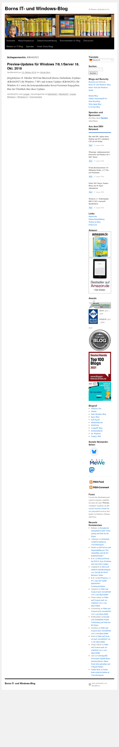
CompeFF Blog (97, 428)
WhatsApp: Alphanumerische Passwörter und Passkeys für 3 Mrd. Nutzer (99, 154)
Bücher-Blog (93, 95)
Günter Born (45, 72)
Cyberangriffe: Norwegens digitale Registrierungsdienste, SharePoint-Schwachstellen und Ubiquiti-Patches (101, 661)
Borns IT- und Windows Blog (100, 84)
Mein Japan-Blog (95, 104)
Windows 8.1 (22, 96)
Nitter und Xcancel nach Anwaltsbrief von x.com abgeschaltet (101, 592)
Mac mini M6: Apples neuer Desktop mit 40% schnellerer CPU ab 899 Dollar (99, 139)
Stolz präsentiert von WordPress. (99, 684)
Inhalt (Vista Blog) (45, 46)
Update (26, 94)
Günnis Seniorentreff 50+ (98, 98)
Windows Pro (96, 408)
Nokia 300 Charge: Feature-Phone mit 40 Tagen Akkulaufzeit (99, 185)
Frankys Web (96, 436)
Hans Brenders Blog (98, 414)
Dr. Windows (96, 433)
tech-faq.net (95, 419)
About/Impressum (26, 40)
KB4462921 (53, 94)
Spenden (30, 46)
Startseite (10, 40)
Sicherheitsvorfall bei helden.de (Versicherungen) (100, 542)
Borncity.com (93, 82)
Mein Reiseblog (94, 101)
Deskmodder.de (97, 430)
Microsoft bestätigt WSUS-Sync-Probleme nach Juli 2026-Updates (101, 561)
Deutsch (96, 60)
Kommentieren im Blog (70, 40)
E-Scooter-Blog (94, 107)
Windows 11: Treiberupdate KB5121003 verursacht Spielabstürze (99, 201)
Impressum (93, 216)
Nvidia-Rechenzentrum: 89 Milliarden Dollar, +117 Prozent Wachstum (99, 170)
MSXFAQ (95, 425)
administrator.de (97, 422)
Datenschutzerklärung (47, 40)
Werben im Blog (95, 222)
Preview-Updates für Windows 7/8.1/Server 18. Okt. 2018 (43, 66)
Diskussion (88, 40)
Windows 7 (11, 96)
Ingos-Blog (95, 417)
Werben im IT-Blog (14, 46)
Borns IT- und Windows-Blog (36, 8)
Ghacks (94, 411)
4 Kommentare (36, 96)
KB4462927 (64, 94)
